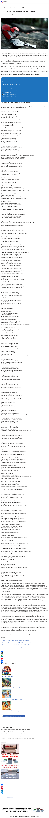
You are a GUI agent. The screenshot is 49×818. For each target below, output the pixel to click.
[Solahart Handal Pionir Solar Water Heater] (4, 2)
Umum (8, 7)
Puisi (23, 716)
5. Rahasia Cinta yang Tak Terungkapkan (10, 96)
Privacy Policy (12, 816)
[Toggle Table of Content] (2, 81)
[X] (24, 653)
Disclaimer (17, 816)
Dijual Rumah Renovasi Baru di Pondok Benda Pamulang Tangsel (15, 729)
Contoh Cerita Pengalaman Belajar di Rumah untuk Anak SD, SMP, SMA (18, 645)
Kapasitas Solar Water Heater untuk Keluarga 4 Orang (13, 736)
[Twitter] (24, 793)
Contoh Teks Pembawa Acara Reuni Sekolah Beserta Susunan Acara (17, 642)
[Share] (24, 661)
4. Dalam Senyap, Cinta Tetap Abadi (9, 94)
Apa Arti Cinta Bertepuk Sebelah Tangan (10, 99)
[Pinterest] (24, 659)
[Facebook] (24, 651)
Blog (5, 7)
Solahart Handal (6, 14)
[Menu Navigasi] (46, 2)
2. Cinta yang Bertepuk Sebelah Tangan (10, 90)
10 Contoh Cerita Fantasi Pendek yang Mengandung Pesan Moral (16, 647)
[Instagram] (24, 787)
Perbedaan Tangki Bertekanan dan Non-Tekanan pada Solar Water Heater (18, 738)
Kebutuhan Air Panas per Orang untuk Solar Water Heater (14, 734)
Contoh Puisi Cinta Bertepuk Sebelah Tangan (11, 84)
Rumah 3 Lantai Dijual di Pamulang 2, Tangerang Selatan (13, 731)
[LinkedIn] (24, 657)
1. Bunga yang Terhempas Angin (9, 88)
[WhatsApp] (24, 655)
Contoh (19, 716)
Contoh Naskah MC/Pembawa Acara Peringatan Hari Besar (15, 640)
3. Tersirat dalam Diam (7, 92)
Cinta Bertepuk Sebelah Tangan (10, 716)
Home (2, 7)
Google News (10, 797)
